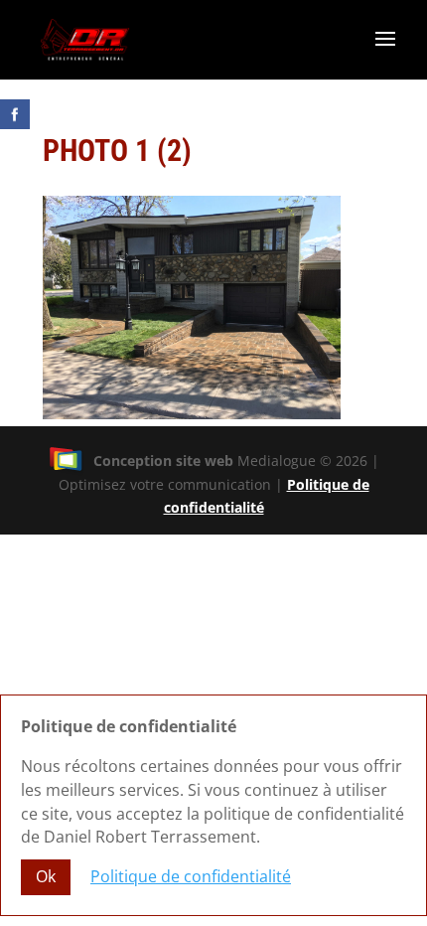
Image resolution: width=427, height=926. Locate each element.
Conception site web (163, 460)
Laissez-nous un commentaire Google (256, 170)
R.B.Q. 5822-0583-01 (337, 190)
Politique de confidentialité (190, 876)
